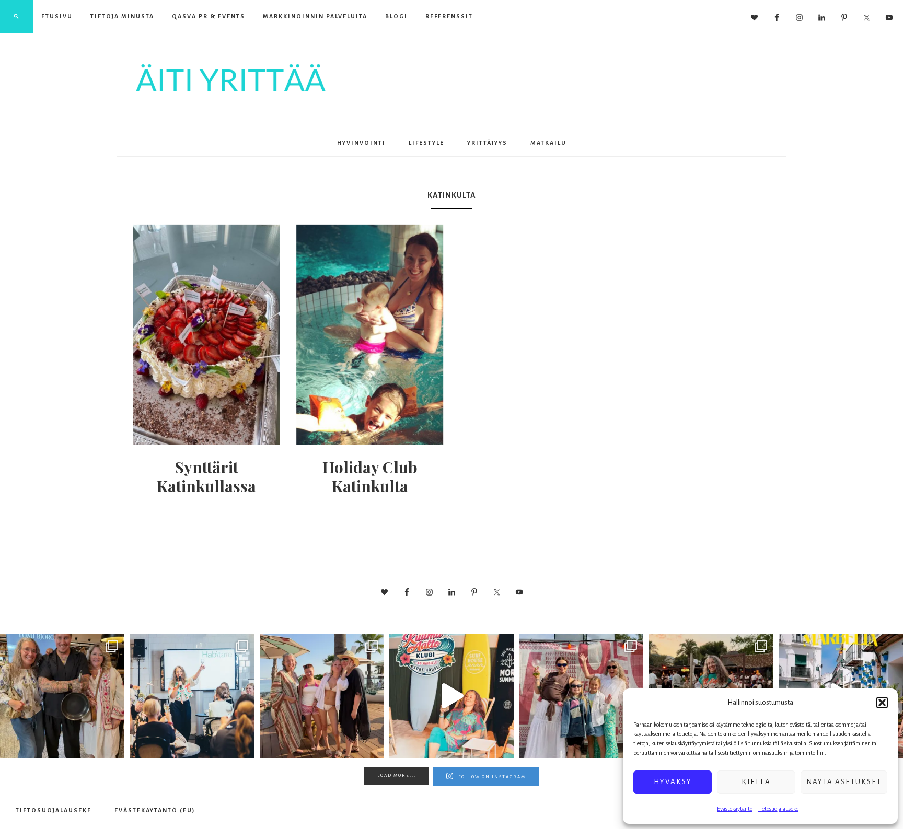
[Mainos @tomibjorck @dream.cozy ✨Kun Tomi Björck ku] (62, 696)
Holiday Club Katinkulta (370, 476)
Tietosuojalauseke (778, 808)
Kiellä (756, 782)
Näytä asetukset (844, 782)
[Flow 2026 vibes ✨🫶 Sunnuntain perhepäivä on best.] (581, 696)
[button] (882, 702)
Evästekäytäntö (734, 808)
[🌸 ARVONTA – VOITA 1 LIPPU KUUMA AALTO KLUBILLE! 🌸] (451, 696)
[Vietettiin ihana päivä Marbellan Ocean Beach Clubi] (322, 696)
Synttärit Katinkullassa (206, 476)
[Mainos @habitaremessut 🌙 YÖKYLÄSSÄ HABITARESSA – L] (192, 696)
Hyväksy (673, 782)
